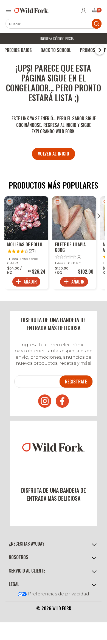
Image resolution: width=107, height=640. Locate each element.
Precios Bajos (18, 50)
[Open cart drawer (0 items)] (96, 12)
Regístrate (76, 381)
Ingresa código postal (57, 38)
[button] (53, 544)
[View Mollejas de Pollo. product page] (26, 242)
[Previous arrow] (8, 216)
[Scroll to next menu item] (99, 50)
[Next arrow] (99, 216)
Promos (87, 50)
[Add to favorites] (9, 201)
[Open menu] (8, 10)
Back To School (56, 50)
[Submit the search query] (97, 24)
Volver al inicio (53, 153)
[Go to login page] (83, 10)
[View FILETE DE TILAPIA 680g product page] (74, 242)
